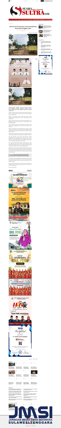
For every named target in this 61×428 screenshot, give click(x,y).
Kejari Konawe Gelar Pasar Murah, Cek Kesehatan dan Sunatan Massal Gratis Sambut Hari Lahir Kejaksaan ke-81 (19, 375)
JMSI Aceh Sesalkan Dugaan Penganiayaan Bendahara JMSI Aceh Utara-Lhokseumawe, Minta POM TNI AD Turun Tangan (26, 383)
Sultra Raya (15, 19)
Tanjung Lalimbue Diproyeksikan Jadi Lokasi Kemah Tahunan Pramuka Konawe (34, 375)
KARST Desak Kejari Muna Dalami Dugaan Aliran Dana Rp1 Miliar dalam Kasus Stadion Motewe (12, 368)
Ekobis (27, 19)
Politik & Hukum (23, 19)
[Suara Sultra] (30, 10)
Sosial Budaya (42, 19)
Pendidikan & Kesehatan (36, 19)
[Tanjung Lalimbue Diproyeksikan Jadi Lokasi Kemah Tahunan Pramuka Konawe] (34, 372)
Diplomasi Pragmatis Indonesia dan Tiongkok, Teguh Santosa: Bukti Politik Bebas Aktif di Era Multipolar (34, 383)
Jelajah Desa (30, 19)
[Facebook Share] (31, 32)
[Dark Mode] (51, 1)
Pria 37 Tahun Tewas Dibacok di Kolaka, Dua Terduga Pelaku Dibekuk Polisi (34, 368)
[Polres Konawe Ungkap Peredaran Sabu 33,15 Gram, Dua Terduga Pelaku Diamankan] (19, 380)
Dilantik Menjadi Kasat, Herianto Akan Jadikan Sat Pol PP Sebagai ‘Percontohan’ (46, 52)
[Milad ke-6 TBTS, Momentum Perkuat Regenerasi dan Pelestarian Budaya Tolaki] (12, 380)
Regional (19, 19)
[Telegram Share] (35, 32)
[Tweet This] (33, 32)
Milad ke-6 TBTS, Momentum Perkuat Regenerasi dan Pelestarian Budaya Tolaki (11, 383)
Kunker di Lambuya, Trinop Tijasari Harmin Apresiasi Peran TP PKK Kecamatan (46, 49)
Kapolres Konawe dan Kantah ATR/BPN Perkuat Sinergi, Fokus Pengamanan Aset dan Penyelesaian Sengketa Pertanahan (11, 375)
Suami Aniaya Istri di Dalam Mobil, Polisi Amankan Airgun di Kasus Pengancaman (26, 375)
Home (10, 19)
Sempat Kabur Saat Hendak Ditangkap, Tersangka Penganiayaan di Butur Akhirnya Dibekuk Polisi (26, 368)
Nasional (12, 19)
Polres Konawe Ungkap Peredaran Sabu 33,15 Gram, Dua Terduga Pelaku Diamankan (19, 383)
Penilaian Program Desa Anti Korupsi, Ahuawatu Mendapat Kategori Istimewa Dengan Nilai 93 (46, 46)
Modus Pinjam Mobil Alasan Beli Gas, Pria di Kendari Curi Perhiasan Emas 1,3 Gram (19, 368)
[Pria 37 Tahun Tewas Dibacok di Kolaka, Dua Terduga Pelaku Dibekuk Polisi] (34, 364)
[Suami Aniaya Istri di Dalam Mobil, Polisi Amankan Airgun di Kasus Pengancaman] (26, 372)
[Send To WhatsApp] (36, 32)
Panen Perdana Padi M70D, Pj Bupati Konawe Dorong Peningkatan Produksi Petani (46, 42)
